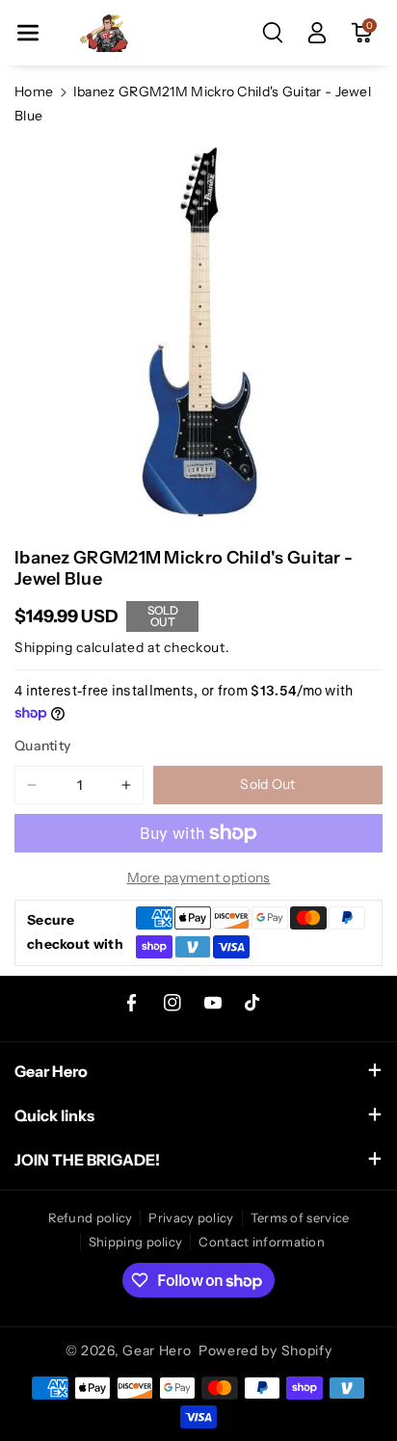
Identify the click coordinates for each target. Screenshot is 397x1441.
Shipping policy (136, 1241)
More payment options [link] (199, 877)
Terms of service (300, 1217)
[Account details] (317, 33)
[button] (28, 32)
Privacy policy (190, 1217)
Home (33, 91)
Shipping (43, 647)
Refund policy (90, 1217)
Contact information (261, 1241)
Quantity (42, 745)
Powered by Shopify (265, 1350)
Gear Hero (156, 1350)
